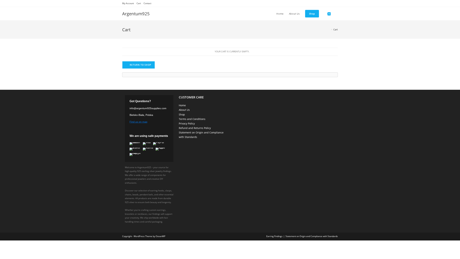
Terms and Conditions (192, 119)
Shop (182, 114)
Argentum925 (136, 14)
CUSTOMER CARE (191, 97)
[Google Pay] (137, 154)
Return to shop (140, 64)
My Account (128, 3)
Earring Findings (274, 236)
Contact (147, 3)
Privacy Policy (187, 123)
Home (182, 105)
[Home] (329, 29)
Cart (139, 3)
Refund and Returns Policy (195, 128)
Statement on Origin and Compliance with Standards (312, 236)
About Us (184, 110)
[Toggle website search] (337, 13)
